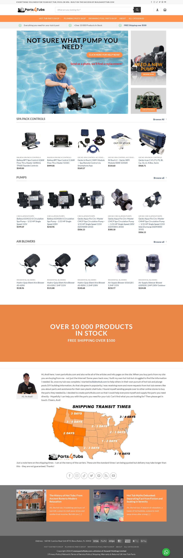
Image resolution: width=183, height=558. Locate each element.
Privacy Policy (55, 554)
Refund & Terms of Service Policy (77, 554)
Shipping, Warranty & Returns (106, 554)
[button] (157, 10)
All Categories (136, 18)
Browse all (159, 177)
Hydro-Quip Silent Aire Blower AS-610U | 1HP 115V (61, 284)
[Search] (137, 10)
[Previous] (22, 72)
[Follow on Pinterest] (162, 2)
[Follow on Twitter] (160, 2)
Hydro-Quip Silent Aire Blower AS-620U (30, 284)
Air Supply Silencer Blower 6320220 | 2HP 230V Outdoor (152, 284)
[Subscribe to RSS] (106, 475)
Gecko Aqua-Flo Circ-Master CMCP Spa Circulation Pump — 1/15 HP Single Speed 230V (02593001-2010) (121, 222)
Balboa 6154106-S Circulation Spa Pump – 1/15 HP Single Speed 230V (60, 221)
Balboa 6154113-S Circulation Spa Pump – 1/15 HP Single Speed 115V (30, 221)
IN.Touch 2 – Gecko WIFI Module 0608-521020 (119, 161)
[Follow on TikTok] (157, 2)
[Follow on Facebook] (151, 2)
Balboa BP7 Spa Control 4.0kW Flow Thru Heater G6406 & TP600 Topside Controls (30, 163)
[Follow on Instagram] (154, 2)
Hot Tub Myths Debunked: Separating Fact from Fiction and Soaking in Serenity (145, 498)
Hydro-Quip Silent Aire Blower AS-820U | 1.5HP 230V (91, 284)
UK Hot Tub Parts (127, 554)
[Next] (122, 72)
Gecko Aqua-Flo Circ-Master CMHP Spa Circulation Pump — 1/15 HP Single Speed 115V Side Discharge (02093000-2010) (152, 224)
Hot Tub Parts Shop (49, 18)
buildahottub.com (98, 381)
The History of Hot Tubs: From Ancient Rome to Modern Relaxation (65, 498)
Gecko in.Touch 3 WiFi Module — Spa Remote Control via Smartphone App (91, 163)
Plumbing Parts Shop (75, 18)
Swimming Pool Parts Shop (102, 18)
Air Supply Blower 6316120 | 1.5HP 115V (121, 284)
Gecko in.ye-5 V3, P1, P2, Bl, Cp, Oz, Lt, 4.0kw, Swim (151, 161)
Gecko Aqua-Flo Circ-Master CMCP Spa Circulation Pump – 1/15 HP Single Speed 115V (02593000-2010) (91, 222)
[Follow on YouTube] (165, 2)
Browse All (158, 119)
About (122, 18)
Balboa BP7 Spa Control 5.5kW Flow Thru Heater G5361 (61, 161)
